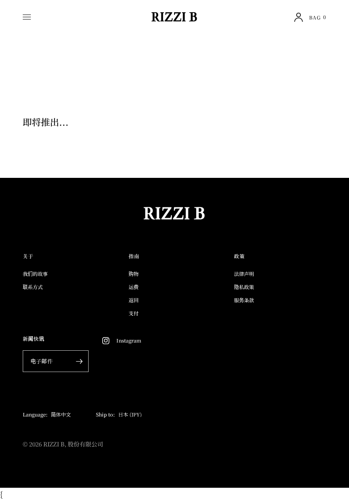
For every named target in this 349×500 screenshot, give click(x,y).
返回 (134, 300)
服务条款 (244, 300)
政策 (239, 256)
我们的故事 (35, 273)
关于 (28, 256)
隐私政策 (244, 286)
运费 (134, 286)
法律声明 (244, 273)
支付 (134, 313)
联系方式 (33, 286)
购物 (134, 273)
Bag (317, 17)
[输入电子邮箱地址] (79, 361)
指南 (134, 256)
